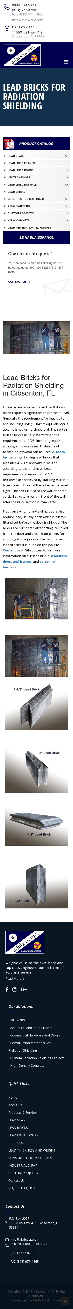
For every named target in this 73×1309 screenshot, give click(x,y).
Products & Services (23, 1112)
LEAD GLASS (16, 156)
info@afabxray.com (25, 1239)
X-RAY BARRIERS (19, 206)
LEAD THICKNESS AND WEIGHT (32, 1150)
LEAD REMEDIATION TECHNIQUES (29, 227)
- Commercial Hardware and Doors (34, 1035)
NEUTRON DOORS (19, 177)
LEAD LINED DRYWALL (22, 184)
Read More (14, 978)
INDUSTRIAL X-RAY (22, 1165)
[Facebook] (6, 989)
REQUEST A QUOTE (22, 1188)
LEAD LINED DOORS (20, 170)
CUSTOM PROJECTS (21, 213)
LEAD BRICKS (16, 192)
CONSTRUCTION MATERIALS (26, 199)
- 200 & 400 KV (19, 1020)
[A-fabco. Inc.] (22, 55)
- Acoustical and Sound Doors (30, 1028)
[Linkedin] (14, 989)
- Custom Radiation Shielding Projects (36, 1058)
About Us (15, 1105)
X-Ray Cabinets (19, 220)
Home (12, 1097)
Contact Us (17, 281)
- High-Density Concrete (26, 1065)
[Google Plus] (24, 989)
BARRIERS (15, 1143)
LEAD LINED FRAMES (21, 163)
